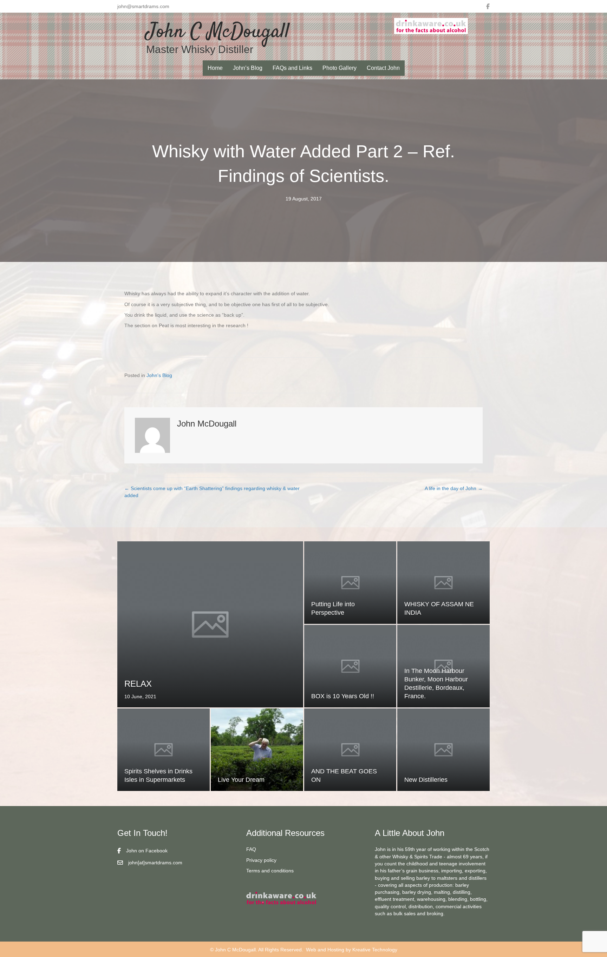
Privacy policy (261, 860)
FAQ (251, 849)
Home (215, 68)
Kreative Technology (374, 949)
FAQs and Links (292, 68)
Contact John (383, 68)
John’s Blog (247, 68)
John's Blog (159, 375)
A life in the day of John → (454, 488)
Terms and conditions (270, 870)
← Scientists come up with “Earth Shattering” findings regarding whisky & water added (212, 492)
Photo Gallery (339, 68)
